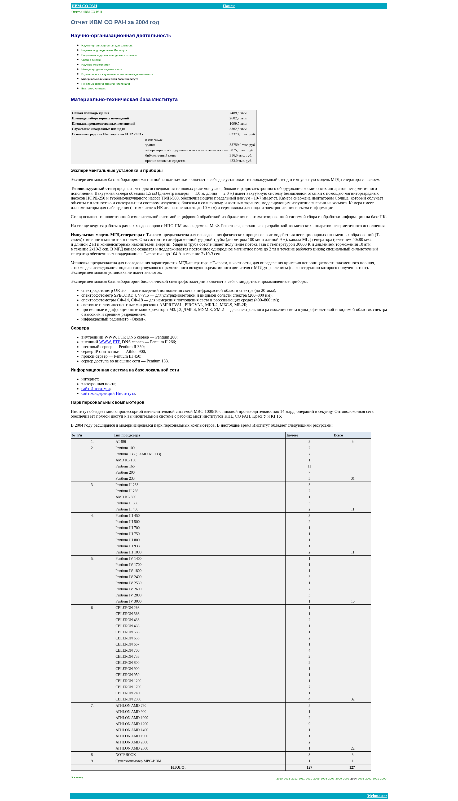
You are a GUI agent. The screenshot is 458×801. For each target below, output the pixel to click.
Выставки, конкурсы (93, 88)
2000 (383, 778)
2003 (361, 778)
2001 (376, 778)
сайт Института (95, 388)
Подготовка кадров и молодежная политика (109, 55)
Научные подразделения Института (104, 50)
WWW (105, 342)
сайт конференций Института (108, 393)
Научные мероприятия (95, 64)
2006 (339, 778)
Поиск (229, 6)
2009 (316, 778)
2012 (294, 778)
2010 (309, 778)
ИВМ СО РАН (84, 6)
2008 (324, 778)
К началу (77, 777)
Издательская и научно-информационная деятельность (117, 74)
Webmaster (377, 796)
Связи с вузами (91, 59)
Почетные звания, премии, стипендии (105, 83)
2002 (368, 778)
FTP (116, 342)
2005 (346, 778)
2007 (331, 778)
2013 (287, 778)
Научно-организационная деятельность (107, 45)
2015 (279, 778)
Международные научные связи (101, 69)
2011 (302, 778)
